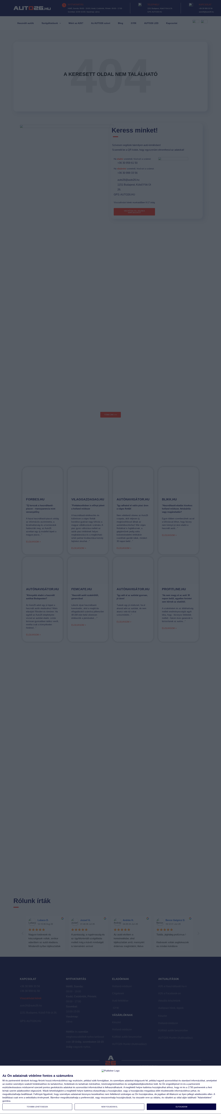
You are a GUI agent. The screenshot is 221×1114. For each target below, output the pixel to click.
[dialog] (110, 1090)
